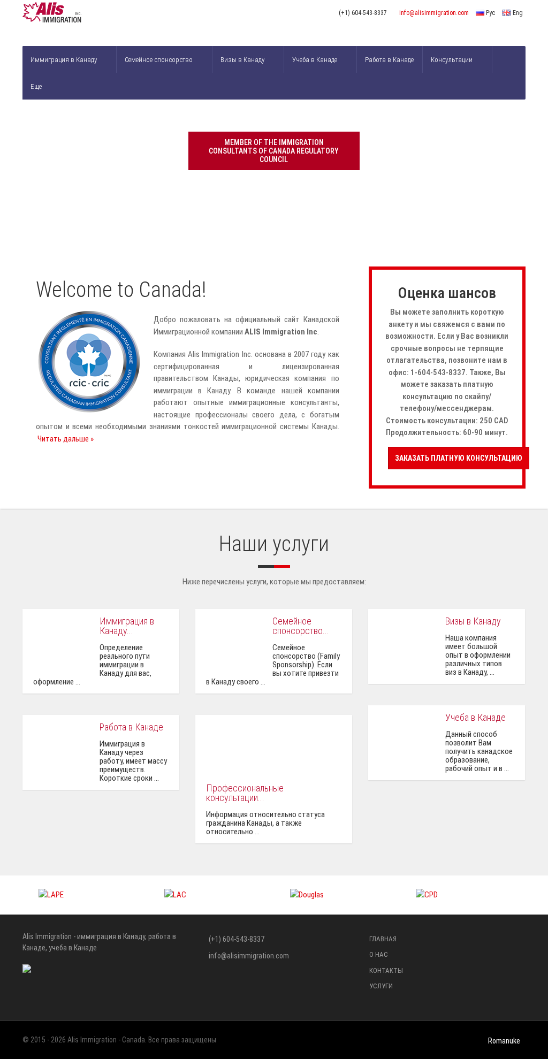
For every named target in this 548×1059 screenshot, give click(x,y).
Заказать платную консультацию (458, 458)
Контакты (386, 970)
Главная (383, 939)
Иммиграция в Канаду (64, 60)
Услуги (381, 986)
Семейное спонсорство (159, 60)
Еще (36, 86)
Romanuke (504, 1041)
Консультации (452, 60)
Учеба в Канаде (314, 60)
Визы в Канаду (242, 60)
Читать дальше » (65, 439)
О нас (378, 954)
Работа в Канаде (389, 60)
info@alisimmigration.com (434, 13)
